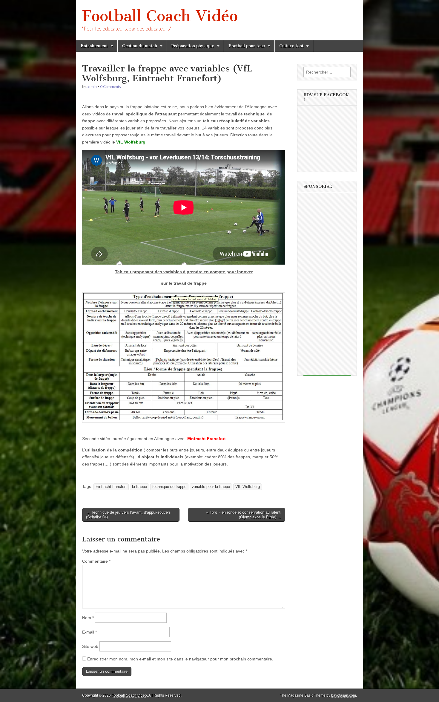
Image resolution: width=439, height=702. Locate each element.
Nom (88, 617)
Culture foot (291, 45)
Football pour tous (246, 45)
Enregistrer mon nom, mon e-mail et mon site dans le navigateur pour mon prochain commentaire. (180, 659)
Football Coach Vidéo (160, 16)
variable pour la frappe (211, 487)
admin (92, 86)
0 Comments (110, 86)
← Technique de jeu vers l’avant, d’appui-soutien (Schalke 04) (128, 514)
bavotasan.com (343, 695)
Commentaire (96, 561)
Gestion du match (139, 45)
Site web (90, 646)
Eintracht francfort (111, 487)
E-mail (89, 632)
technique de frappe (169, 487)
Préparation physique (192, 45)
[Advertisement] (327, 286)
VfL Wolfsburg (247, 487)
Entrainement (94, 45)
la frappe (139, 487)
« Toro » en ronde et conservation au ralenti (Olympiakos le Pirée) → (243, 514)
